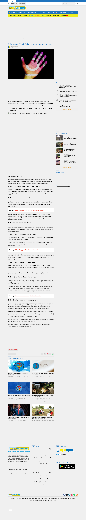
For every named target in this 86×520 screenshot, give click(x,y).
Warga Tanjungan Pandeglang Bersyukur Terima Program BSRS (70, 144)
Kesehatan (37, 15)
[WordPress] (69, 495)
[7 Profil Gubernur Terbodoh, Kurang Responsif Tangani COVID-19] (19, 410)
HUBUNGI (19, 498)
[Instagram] (72, 495)
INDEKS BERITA (71, 498)
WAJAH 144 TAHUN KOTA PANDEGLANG (69, 156)
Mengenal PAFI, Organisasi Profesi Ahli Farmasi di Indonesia (19, 396)
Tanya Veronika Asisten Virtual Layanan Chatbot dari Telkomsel (68, 96)
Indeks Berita (22, 3)
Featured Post (36, 457)
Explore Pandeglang (41, 454)
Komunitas (45, 472)
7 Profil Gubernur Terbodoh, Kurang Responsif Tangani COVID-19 (18, 418)
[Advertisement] (43, 27)
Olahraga (25, 15)
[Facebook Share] (42, 354)
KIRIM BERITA (25, 498)
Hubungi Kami (14, 3)
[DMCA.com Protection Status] (61, 454)
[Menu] (9, 3)
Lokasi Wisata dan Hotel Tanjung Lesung (68, 91)
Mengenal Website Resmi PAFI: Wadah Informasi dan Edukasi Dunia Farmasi (29, 1)
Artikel (34, 448)
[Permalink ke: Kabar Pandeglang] (9, 47)
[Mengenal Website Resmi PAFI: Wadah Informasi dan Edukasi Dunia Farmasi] (19, 366)
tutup (11, 510)
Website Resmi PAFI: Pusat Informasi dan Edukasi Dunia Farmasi (67, 1)
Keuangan (42, 469)
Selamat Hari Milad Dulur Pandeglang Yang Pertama (70, 162)
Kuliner (43, 15)
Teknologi (31, 15)
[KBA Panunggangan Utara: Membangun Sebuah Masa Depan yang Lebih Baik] (43, 410)
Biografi (48, 448)
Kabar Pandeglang (14, 46)
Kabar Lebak (35, 463)
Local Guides (35, 475)
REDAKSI (13, 498)
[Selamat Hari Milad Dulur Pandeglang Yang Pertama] (58, 162)
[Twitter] (67, 495)
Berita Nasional (12, 15)
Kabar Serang (36, 466)
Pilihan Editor (42, 478)
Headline (50, 457)
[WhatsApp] (74, 495)
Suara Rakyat (35, 484)
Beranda (10, 39)
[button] (74, 3)
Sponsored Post (43, 481)
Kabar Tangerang (44, 466)
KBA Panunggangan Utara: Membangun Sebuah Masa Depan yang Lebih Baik (42, 418)
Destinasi (39, 452)
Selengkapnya (66, 109)
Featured (14, 39)
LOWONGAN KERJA (52, 498)
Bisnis (19, 15)
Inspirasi (44, 460)
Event (34, 454)
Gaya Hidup (63, 15)
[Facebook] (64, 495)
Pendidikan (48, 15)
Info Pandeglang (36, 460)
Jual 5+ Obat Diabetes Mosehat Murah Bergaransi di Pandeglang (67, 101)
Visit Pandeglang (36, 487)
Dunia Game (46, 452)
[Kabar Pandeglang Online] (17, 7)
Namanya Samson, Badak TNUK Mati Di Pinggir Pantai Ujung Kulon (68, 105)
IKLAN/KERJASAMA (62, 498)
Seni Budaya (56, 15)
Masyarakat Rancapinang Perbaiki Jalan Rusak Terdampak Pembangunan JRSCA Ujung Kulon (70, 150)
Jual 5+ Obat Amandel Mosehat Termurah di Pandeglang (68, 87)
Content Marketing (13, 349)
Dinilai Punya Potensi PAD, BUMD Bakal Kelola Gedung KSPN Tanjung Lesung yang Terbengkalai (70, 137)
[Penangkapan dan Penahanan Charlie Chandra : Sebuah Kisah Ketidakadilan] (43, 388)
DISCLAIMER (44, 498)
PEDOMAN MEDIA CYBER (34, 498)
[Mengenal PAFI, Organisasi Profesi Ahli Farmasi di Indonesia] (19, 388)
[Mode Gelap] (77, 3)
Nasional (42, 475)
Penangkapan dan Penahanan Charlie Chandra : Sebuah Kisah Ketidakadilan (42, 396)
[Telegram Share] (50, 354)
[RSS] (77, 495)
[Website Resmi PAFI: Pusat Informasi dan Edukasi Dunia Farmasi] (43, 366)
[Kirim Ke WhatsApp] (53, 354)
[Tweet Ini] (45, 354)
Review (48, 478)
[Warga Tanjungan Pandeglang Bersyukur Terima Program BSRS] (59, 144)
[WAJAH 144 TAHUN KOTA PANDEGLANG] (58, 156)
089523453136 (16, 475)
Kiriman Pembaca (36, 472)
